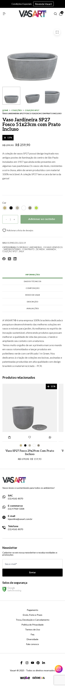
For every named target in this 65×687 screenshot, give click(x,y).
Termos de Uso (32, 629)
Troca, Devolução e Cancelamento (32, 620)
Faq (32, 634)
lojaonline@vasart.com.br (20, 519)
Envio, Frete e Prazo (32, 615)
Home (5, 110)
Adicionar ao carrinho (41, 219)
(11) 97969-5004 (16, 509)
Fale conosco (32, 644)
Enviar (32, 572)
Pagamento (32, 610)
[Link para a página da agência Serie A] (38, 677)
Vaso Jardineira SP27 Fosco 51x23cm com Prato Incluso (32, 113)
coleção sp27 (32, 110)
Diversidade (32, 639)
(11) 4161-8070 (15, 499)
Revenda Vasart (43, 3)
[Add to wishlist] (17, 230)
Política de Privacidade (32, 625)
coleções (16, 110)
